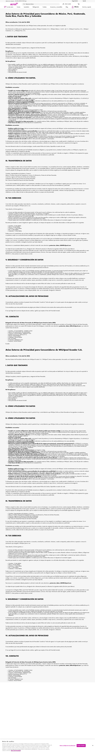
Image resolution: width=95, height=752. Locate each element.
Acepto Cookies (81, 745)
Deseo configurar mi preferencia (67, 745)
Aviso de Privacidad (15, 750)
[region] (47, 745)
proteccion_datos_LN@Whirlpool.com (60, 245)
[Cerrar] (92, 745)
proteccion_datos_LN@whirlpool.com (70, 326)
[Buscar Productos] (24, 4)
